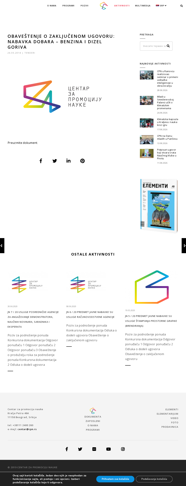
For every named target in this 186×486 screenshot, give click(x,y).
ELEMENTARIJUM (167, 413)
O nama (51, 5)
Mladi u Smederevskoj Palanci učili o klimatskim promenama (165, 102)
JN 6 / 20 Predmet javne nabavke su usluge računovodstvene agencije (90, 314)
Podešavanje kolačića (154, 479)
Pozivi (84, 5)
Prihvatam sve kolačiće (115, 479)
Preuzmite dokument (22, 143)
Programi (68, 5)
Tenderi (30, 52)
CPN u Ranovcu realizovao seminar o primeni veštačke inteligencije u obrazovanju (167, 78)
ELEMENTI (171, 409)
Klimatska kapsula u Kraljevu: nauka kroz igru (167, 122)
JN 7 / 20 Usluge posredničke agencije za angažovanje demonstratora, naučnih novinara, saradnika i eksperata (33, 319)
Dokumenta (92, 416)
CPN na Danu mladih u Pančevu (167, 137)
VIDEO (174, 418)
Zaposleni (93, 421)
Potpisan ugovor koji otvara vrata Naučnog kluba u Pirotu (167, 154)
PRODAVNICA (169, 426)
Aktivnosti (122, 5)
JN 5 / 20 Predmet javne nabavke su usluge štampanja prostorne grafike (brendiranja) (151, 320)
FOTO (174, 422)
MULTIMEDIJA (142, 5)
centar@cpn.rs (27, 429)
